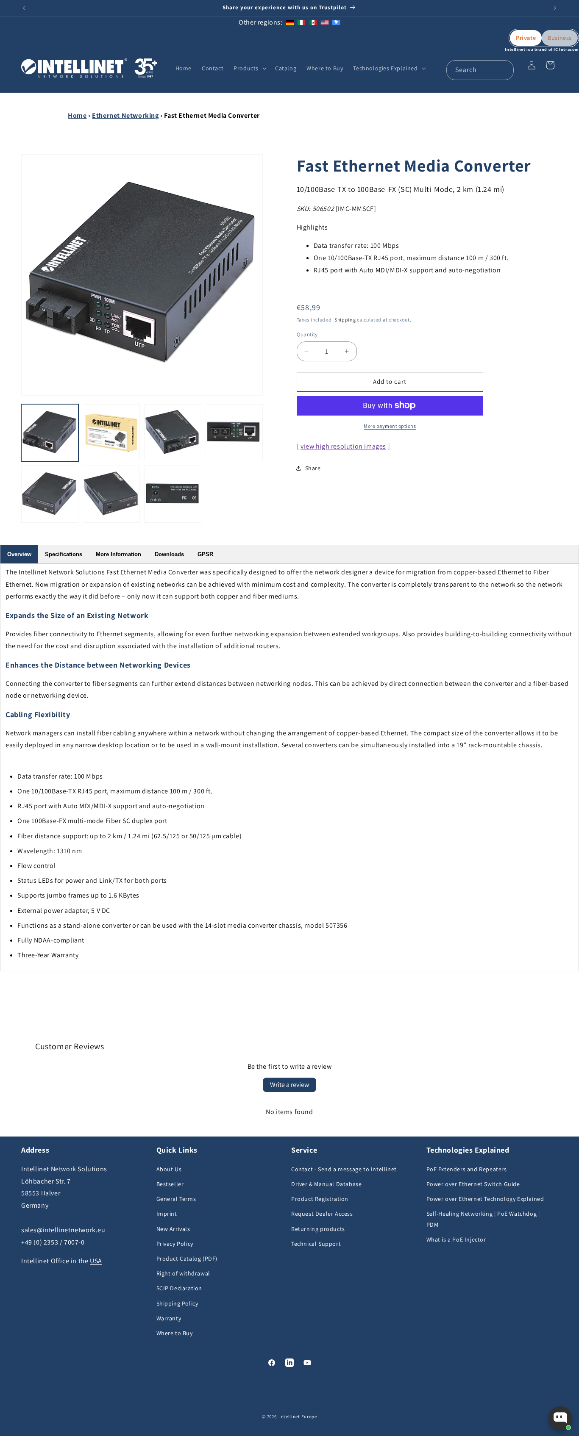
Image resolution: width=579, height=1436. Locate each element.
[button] (249, 68)
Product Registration (319, 1199)
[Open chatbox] (560, 1418)
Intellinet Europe (298, 1416)
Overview (19, 554)
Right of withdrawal (183, 1274)
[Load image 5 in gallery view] (49, 494)
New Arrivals (173, 1229)
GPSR (205, 554)
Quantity (307, 334)
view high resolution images (343, 445)
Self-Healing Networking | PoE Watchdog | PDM (483, 1219)
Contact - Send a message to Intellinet (344, 1169)
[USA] (324, 22)
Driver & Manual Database (326, 1184)
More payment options (390, 425)
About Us (169, 1169)
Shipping (345, 319)
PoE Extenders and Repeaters (466, 1169)
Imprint (166, 1214)
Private (526, 38)
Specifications (63, 554)
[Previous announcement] (24, 8)
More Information (118, 554)
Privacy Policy (174, 1243)
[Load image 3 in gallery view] (172, 432)
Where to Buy (174, 1333)
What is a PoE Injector (456, 1239)
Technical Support (316, 1243)
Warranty (168, 1318)
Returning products (318, 1229)
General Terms (176, 1199)
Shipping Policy (177, 1303)
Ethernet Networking (125, 115)
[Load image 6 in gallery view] (111, 494)
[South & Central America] (336, 22)
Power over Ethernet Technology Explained (485, 1199)
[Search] (504, 70)
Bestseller (170, 1184)
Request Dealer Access (322, 1214)
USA (96, 1261)
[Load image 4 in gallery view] (234, 432)
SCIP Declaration (179, 1288)
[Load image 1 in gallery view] (49, 432)
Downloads (169, 554)
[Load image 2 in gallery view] (111, 432)
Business (560, 38)
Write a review (289, 1084)
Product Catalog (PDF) (187, 1258)
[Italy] (301, 22)
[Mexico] (313, 22)
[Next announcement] (555, 8)
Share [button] (313, 468)
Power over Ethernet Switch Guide (473, 1184)
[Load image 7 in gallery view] (172, 494)
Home (77, 115)
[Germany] (290, 22)
